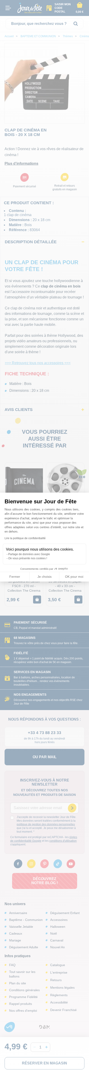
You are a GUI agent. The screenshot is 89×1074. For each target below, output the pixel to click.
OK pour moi (74, 576)
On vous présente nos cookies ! (27, 558)
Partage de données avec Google (29, 554)
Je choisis (44, 576)
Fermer (14, 576)
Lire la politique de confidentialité (25, 538)
